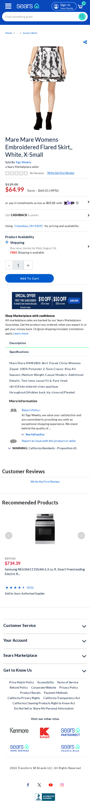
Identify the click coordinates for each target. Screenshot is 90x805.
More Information (23, 401)
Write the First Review (60, 173)
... (17, 32)
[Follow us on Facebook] (28, 784)
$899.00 (10, 558)
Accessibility (45, 682)
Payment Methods (56, 692)
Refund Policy (19, 687)
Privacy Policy (68, 687)
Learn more (20, 333)
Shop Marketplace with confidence (30, 316)
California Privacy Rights (24, 698)
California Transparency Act (61, 698)
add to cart (29, 278)
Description (17, 343)
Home (8, 32)
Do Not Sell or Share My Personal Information (44, 708)
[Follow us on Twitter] (39, 784)
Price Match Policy (21, 682)
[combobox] (45, 16)
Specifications (19, 351)
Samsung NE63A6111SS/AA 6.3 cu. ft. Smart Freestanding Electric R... (45, 571)
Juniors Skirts (30, 32)
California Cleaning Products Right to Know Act (44, 703)
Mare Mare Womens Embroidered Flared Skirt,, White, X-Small (38, 147)
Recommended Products (30, 502)
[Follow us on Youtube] (50, 784)
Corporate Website (44, 687)
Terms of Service (67, 682)
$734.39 (13, 563)
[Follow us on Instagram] (62, 784)
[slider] (15, 585)
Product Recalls (30, 692)
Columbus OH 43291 (28, 226)
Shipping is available (27, 252)
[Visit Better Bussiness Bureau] (45, 796)
